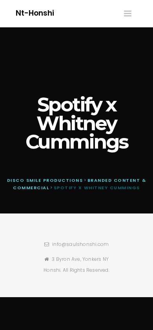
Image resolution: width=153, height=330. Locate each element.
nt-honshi (35, 13)
